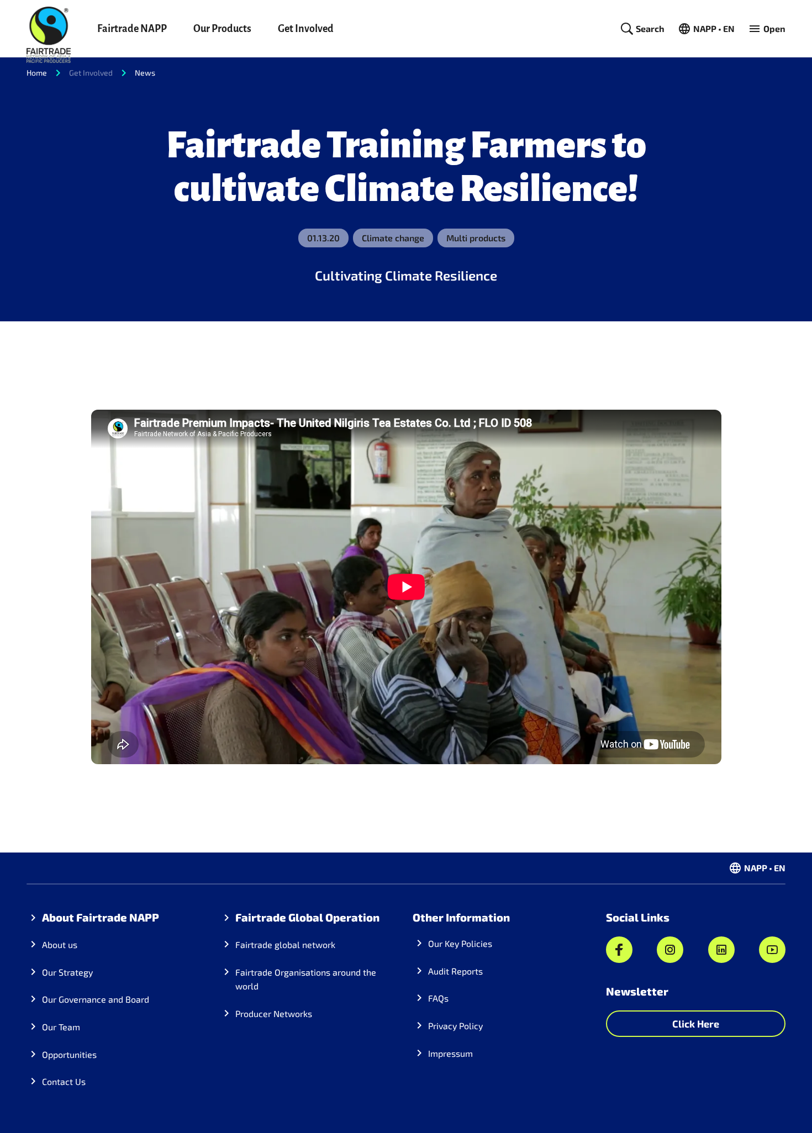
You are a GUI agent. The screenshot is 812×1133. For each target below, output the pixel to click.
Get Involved (306, 28)
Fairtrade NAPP (132, 28)
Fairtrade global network (285, 944)
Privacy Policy (455, 1025)
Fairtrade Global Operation (307, 917)
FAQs (438, 998)
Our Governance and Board (95, 999)
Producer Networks (273, 1013)
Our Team (61, 1026)
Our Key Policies (460, 943)
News (145, 72)
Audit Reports (455, 971)
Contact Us (64, 1081)
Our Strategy (67, 972)
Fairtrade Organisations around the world (305, 979)
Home (37, 72)
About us (59, 944)
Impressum (450, 1053)
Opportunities (69, 1054)
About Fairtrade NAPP (100, 917)
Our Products (222, 28)
